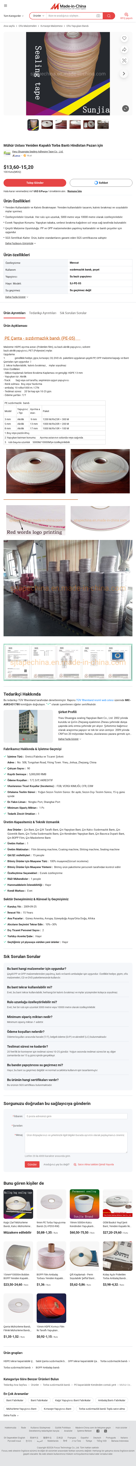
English (21, 1437)
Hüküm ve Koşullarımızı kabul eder (83, 1453)
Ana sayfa (9, 26)
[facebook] (98, 1430)
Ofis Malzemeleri (28, 26)
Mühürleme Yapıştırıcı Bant (21, 1408)
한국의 (29, 1440)
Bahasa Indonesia (120, 1440)
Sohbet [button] (103, 182)
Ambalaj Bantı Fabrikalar (111, 1400)
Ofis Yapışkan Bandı (77, 26)
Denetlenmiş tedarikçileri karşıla (44, 1430)
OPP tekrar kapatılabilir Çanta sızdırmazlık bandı (95, 1361)
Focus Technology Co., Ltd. (67, 1447)
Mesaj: (19, 1135)
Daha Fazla (10, 1415)
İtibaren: (18, 1116)
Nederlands (52, 1440)
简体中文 (34, 1437)
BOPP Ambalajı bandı (48, 1367)
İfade (23, 1427)
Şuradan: (18, 1125)
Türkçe (89, 1440)
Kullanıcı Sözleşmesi (40, 1427)
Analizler (68, 1430)
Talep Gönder (35, 182)
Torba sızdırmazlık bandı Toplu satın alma (102, 1408)
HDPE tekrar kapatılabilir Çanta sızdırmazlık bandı (31, 1361)
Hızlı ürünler (121, 1427)
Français (72, 1437)
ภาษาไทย (76, 1440)
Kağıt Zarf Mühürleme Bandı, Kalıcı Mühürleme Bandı (17, 1226)
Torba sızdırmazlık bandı (114, 1361)
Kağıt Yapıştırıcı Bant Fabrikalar (73, 1400)
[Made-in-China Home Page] (68, 6)
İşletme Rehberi (84, 1430)
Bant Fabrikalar (14, 1400)
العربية (40, 1440)
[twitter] (105, 1430)
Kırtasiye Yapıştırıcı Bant (57, 1408)
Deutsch (97, 1437)
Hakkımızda (10, 1427)
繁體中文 (47, 1437)
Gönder (32, 1164)
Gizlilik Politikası (63, 1427)
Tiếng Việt (102, 1440)
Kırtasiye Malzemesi (52, 26)
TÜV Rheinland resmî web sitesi (95, 700)
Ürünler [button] (37, 15)
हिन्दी (65, 1440)
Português (111, 1437)
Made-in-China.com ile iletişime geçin (93, 1427)
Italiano (124, 1437)
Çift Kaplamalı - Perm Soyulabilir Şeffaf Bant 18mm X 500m (82, 1278)
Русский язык (14, 1440)
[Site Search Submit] (109, 15)
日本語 (59, 1437)
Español (85, 1437)
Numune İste (74, 191)
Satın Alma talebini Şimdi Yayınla (94, 1164)
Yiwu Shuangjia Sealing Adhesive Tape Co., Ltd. (37, 151)
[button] (5, 6)
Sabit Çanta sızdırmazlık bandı (53, 1361)
